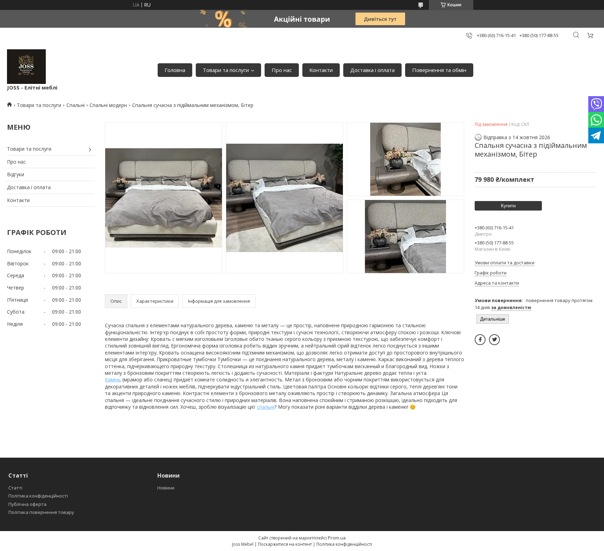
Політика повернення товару (41, 512)
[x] (494, 339)
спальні (265, 406)
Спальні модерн (108, 105)
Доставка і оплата (372, 69)
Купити (508, 205)
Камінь (113, 379)
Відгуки (15, 174)
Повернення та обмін (439, 69)
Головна (175, 69)
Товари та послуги (226, 69)
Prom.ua (337, 538)
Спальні (75, 105)
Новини (165, 488)
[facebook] (480, 339)
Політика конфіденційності (38, 496)
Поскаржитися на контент (285, 544)
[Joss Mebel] (26, 66)
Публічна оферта (27, 504)
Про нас (282, 69)
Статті (15, 488)
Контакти (321, 69)
